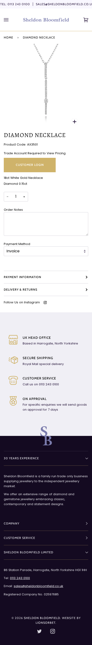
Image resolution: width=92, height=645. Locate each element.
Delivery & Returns (20, 289)
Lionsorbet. (46, 622)
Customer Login (30, 165)
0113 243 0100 (19, 4)
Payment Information (22, 277)
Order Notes (13, 209)
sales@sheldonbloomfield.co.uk (38, 586)
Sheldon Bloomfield (42, 618)
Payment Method (17, 244)
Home (8, 37)
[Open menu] (11, 20)
